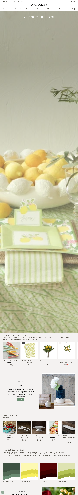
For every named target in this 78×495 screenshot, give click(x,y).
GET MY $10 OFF (27, 252)
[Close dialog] (61, 231)
